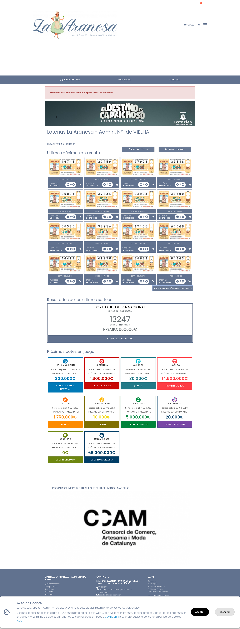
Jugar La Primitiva (138, 424)
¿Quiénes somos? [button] (70, 79)
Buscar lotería (139, 149)
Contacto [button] (174, 79)
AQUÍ (19, 620)
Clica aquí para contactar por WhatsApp (115, 589)
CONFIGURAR (112, 616)
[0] (199, 25)
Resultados (49, 589)
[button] (56, 117)
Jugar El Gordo (174, 385)
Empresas (49, 594)
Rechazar (225, 612)
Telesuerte (152, 581)
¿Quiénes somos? (52, 584)
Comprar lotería (51, 586)
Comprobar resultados (120, 338)
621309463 (103, 592)
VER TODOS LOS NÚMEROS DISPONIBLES (173, 288)
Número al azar (176, 149)
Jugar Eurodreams (174, 424)
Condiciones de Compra (158, 592)
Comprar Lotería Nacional (65, 387)
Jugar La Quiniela (101, 385)
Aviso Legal (152, 584)
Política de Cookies (155, 589)
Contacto (49, 592)
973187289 (103, 587)
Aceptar (199, 612)
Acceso (190, 24)
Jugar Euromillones (102, 459)
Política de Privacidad (156, 586)
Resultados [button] (124, 79)
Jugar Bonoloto (65, 459)
